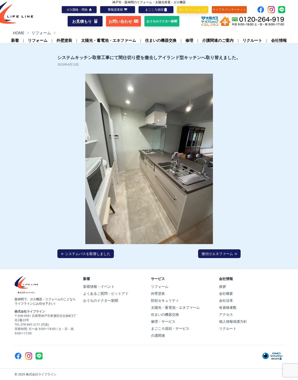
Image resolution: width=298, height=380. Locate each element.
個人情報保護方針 (233, 321)
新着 (15, 40)
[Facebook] (260, 9)
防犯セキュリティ (165, 300)
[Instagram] (271, 9)
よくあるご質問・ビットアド (105, 293)
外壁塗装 (64, 40)
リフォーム (41, 32)
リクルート (252, 40)
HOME (18, 32)
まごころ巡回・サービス (170, 328)
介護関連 (158, 335)
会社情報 (279, 40)
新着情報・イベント (99, 286)
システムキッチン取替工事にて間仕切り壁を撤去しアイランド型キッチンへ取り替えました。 (149, 57)
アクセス (226, 314)
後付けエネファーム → (219, 253)
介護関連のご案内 (218, 40)
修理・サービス (163, 321)
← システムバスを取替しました (85, 253)
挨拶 (222, 286)
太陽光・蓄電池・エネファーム (108, 40)
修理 (189, 40)
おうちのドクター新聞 (100, 300)
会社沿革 (226, 300)
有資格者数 (227, 307)
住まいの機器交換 (160, 40)
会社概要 (226, 293)
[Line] (281, 9)
